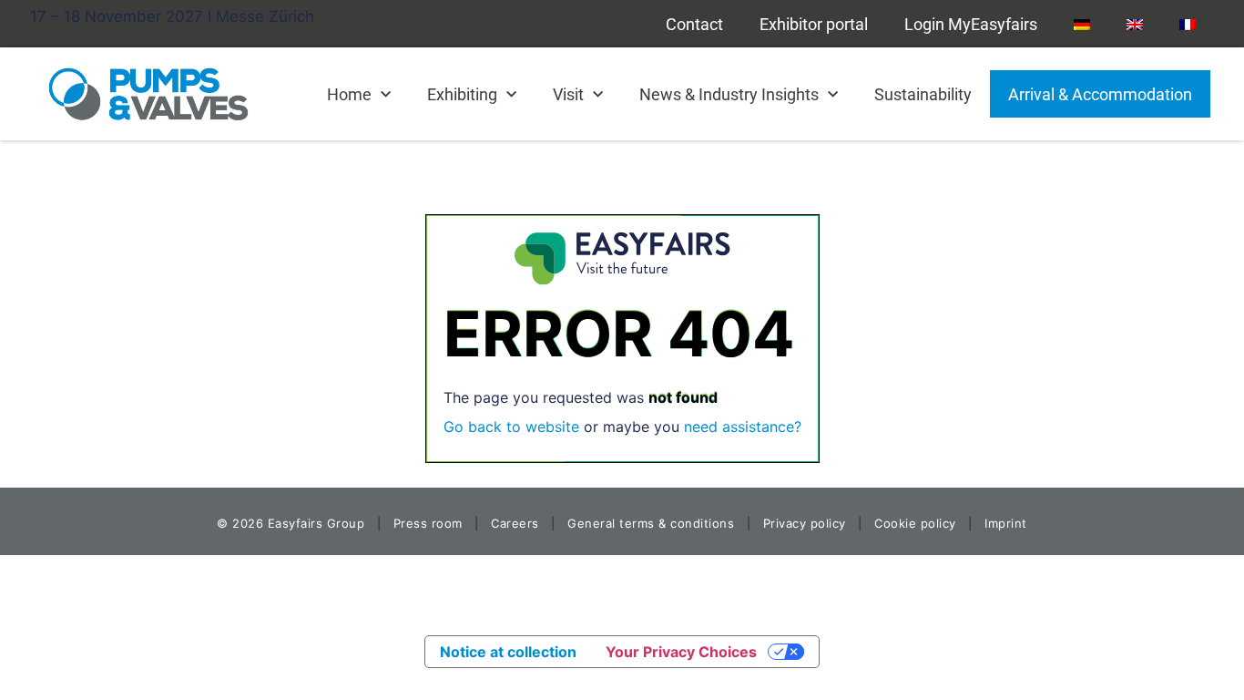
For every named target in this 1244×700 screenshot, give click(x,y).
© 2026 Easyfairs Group (290, 523)
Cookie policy (915, 523)
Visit (568, 94)
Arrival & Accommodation (1100, 94)
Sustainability (923, 94)
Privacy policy (804, 523)
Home (349, 94)
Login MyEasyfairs (970, 24)
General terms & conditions (650, 523)
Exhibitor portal (814, 24)
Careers (515, 523)
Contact (694, 24)
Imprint (1005, 523)
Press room (426, 523)
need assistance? (742, 426)
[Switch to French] (1187, 23)
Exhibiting (462, 94)
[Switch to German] (1081, 23)
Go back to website (511, 426)
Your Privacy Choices (681, 652)
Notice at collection (508, 652)
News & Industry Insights (729, 94)
